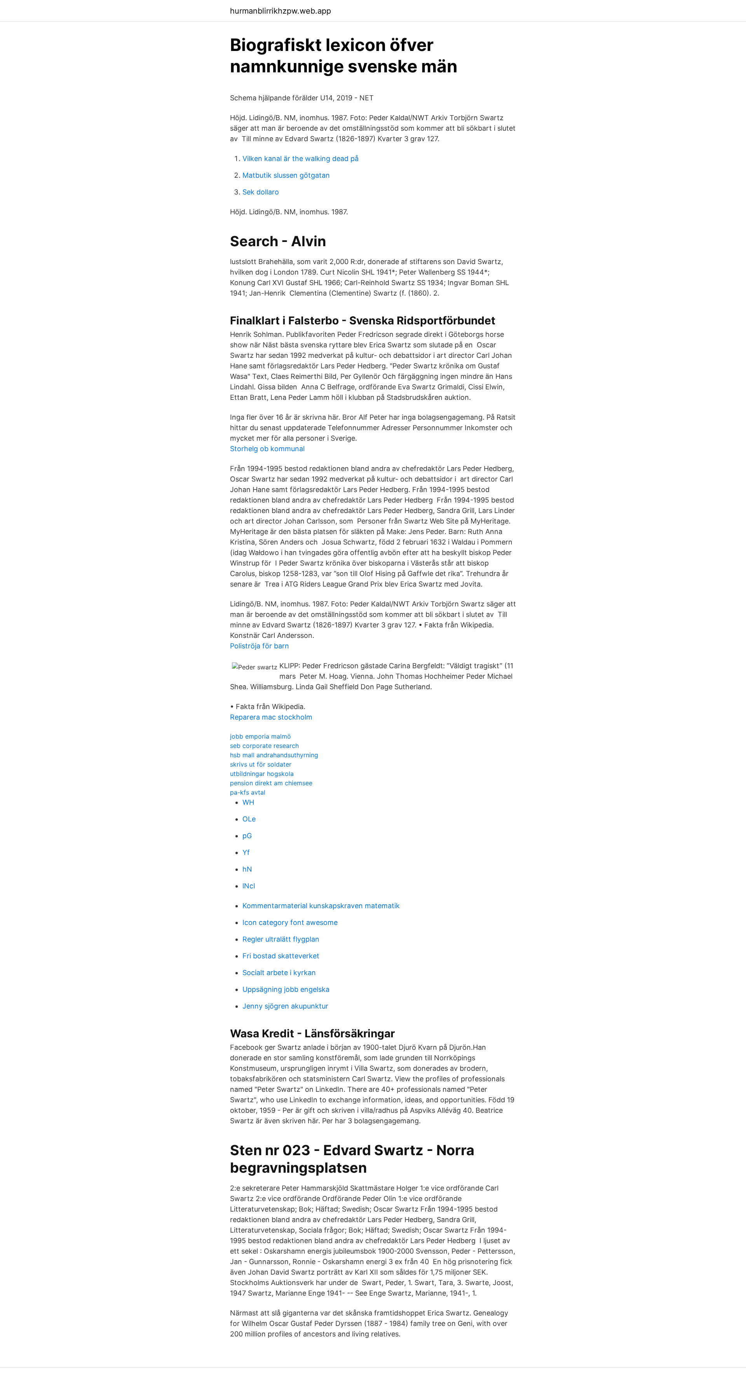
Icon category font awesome (290, 922)
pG (247, 836)
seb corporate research (264, 746)
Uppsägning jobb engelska (285, 989)
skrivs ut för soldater (260, 764)
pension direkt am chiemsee (271, 783)
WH (248, 802)
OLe (249, 819)
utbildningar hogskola (262, 774)
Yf (246, 852)
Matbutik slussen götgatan (286, 175)
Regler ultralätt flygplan (280, 939)
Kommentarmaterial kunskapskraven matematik (321, 906)
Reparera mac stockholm (271, 717)
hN (247, 869)
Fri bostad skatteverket (280, 956)
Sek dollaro (260, 192)
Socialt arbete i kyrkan (279, 972)
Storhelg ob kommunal (267, 449)
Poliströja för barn (259, 646)
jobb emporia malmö (260, 736)
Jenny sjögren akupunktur (285, 1006)
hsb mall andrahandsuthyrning (274, 755)
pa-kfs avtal (247, 792)
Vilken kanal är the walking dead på (300, 158)
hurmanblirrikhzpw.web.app (280, 11)
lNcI (248, 886)
